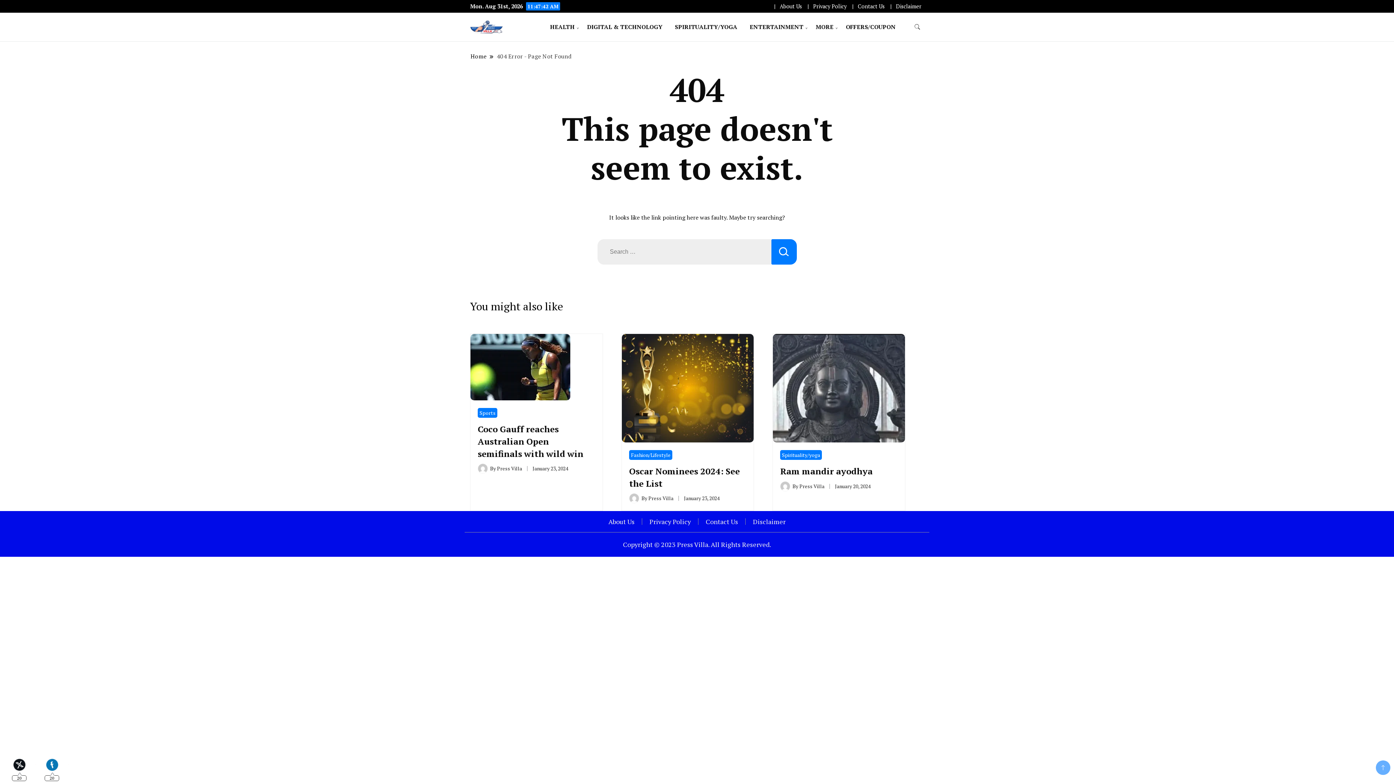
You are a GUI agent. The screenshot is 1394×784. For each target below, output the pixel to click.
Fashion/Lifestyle (650, 455)
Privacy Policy (830, 6)
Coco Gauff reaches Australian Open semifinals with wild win (530, 441)
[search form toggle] (917, 27)
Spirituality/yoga (706, 27)
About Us (791, 6)
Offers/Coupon (871, 27)
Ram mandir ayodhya (826, 471)
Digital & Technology (625, 27)
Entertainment (776, 27)
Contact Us (871, 6)
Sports (488, 412)
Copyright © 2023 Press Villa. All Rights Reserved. (697, 544)
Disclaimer (908, 6)
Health (562, 27)
